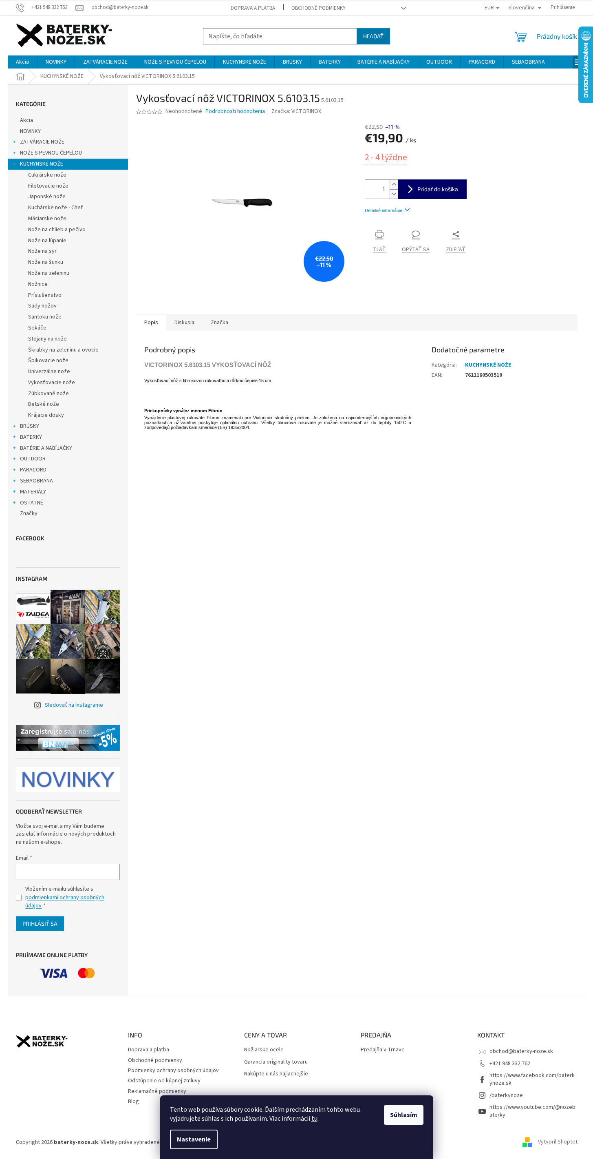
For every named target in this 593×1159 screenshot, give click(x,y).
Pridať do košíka (437, 189)
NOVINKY (30, 131)
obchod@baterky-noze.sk (521, 1051)
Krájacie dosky (46, 415)
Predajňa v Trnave (383, 1050)
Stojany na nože (47, 339)
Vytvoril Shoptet (558, 1142)
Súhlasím (403, 1114)
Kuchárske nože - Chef (55, 207)
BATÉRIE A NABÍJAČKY (46, 448)
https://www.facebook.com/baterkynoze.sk (532, 1079)
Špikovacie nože (48, 360)
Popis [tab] (151, 323)
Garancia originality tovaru (276, 1062)
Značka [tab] (219, 323)
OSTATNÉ (31, 503)
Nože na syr (42, 251)
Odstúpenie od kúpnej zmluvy (164, 1081)
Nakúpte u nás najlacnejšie (276, 1074)
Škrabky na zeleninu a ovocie (63, 350)
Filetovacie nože (48, 186)
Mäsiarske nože (47, 219)
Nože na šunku (45, 262)
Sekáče (37, 328)
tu (314, 1118)
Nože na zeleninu (48, 273)
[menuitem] (22, 62)
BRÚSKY (29, 426)
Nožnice (38, 284)
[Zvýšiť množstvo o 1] (394, 184)
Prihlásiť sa (39, 923)
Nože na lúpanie (47, 241)
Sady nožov (42, 306)
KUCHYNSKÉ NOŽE (41, 164)
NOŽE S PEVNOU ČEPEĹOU (51, 153)
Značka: (296, 111)
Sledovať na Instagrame (74, 705)
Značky (28, 513)
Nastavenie (194, 1139)
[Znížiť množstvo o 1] (394, 194)
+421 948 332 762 (509, 1063)
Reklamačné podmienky (157, 1091)
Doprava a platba (253, 8)
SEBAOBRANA (36, 481)
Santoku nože (45, 317)
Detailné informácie (383, 210)
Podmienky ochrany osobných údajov (173, 1070)
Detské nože (43, 404)
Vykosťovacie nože (51, 382)
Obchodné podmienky (318, 8)
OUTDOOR (33, 459)
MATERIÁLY (33, 492)
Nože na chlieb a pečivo (57, 230)
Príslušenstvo (45, 295)
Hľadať (373, 36)
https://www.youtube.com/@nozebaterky (532, 1111)
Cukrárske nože (47, 175)
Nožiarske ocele (264, 1050)
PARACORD (33, 470)
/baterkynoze (506, 1095)
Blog (133, 1101)
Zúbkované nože (48, 393)
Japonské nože (47, 196)
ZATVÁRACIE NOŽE (42, 142)
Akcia (26, 120)
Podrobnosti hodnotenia (235, 111)
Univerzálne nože (49, 371)
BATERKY (31, 437)
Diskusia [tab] (184, 323)
